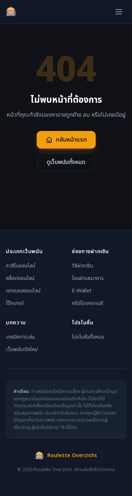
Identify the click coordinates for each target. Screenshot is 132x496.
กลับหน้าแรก (71, 139)
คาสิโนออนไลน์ (20, 266)
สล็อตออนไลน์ (20, 278)
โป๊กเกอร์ (15, 303)
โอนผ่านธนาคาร (88, 278)
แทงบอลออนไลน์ (23, 291)
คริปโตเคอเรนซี (87, 303)
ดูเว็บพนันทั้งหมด (66, 162)
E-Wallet (82, 291)
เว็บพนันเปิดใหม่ (22, 349)
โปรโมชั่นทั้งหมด (88, 337)
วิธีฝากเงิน (82, 266)
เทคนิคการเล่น (20, 337)
